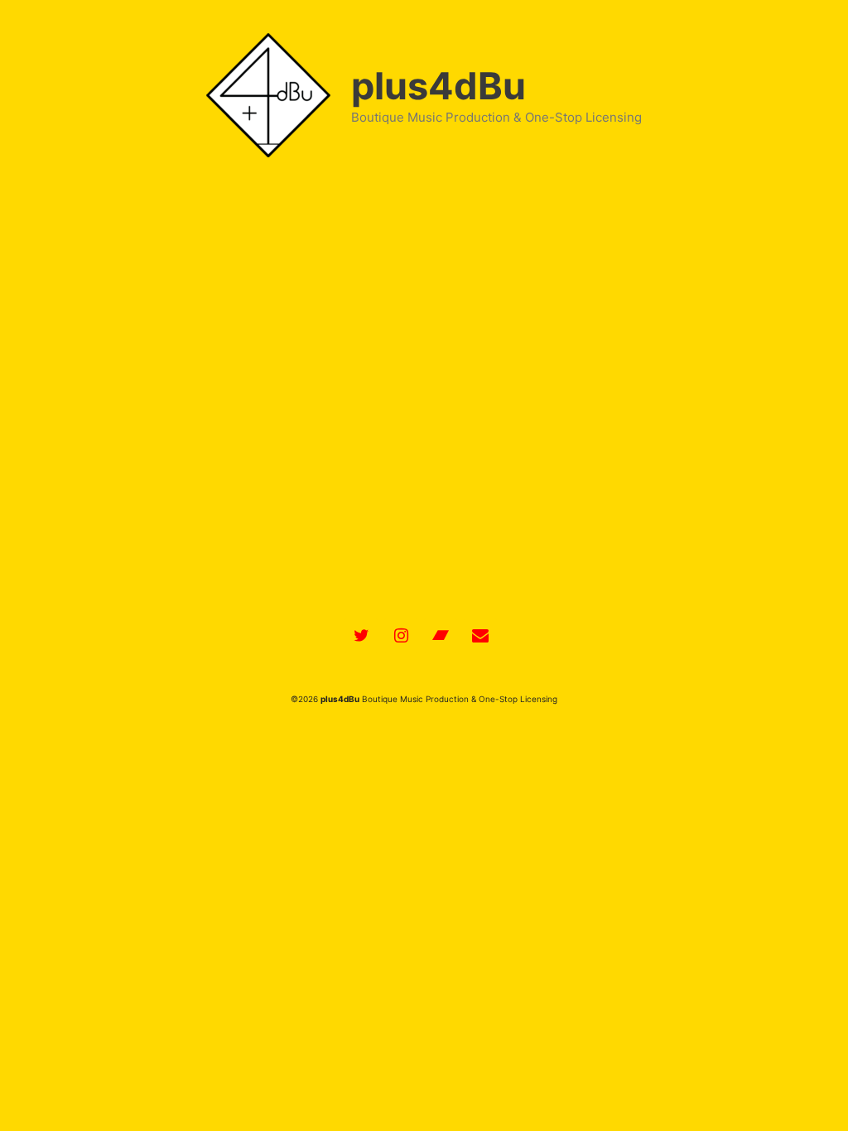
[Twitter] (361, 635)
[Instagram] (400, 635)
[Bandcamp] (440, 635)
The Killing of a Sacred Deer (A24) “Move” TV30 (193, 212)
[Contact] (480, 635)
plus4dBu (438, 85)
